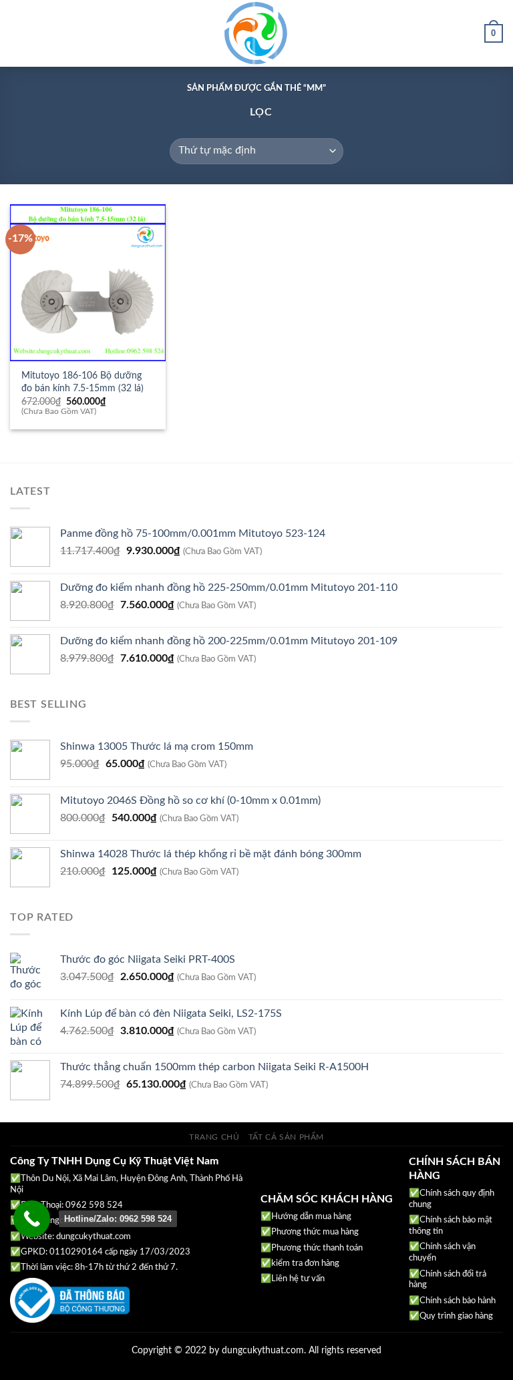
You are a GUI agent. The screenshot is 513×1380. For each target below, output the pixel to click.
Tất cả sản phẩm (286, 1137)
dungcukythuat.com (93, 1236)
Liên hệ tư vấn (298, 1279)
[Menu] (18, 33)
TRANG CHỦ (214, 1137)
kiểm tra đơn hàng (305, 1263)
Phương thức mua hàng (315, 1232)
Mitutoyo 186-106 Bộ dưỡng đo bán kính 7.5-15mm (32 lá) (82, 382)
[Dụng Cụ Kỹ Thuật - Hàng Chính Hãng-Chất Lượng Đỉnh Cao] (256, 33)
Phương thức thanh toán (317, 1248)
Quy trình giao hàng (456, 1316)
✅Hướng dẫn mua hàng (306, 1216)
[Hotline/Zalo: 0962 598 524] (31, 1218)
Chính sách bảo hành (457, 1301)
